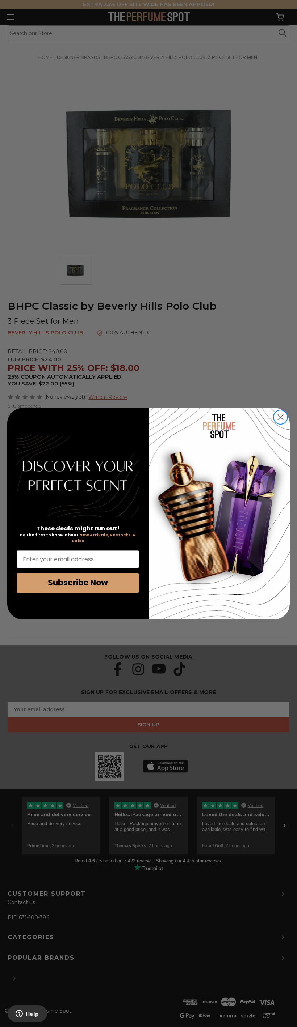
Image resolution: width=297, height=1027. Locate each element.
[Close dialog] (280, 417)
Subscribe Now (78, 582)
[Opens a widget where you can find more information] (27, 1014)
